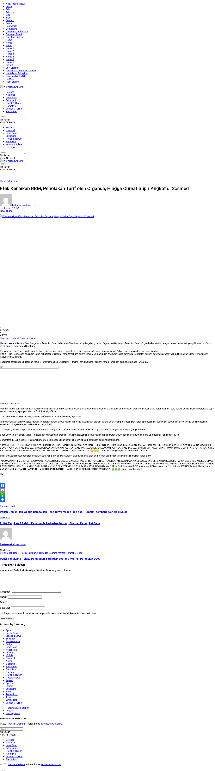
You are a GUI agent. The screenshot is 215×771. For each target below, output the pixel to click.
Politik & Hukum (14, 103)
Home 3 (10, 53)
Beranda (10, 92)
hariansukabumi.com (25, 205)
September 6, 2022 (10, 208)
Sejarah (9, 680)
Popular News (13, 677)
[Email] (107, 490)
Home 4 (10, 56)
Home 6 (10, 62)
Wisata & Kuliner (14, 108)
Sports (9, 683)
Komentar (5, 591)
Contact (10, 20)
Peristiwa (11, 106)
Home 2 (10, 51)
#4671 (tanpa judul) (16, 3)
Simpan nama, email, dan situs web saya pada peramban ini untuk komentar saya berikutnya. (50, 613)
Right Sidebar (13, 81)
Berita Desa (12, 633)
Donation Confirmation (17, 31)
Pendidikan (11, 111)
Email (3, 602)
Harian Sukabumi (16, 723)
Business (11, 638)
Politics (10, 672)
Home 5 (10, 59)
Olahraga (10, 663)
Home (9, 40)
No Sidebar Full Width (17, 73)
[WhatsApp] (107, 495)
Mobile (9, 655)
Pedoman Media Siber (17, 707)
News (9, 661)
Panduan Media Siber (17, 76)
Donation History (14, 37)
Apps (8, 630)
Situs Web (5, 607)
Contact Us (11, 26)
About (9, 6)
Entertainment (13, 641)
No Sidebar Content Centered (21, 70)
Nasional (10, 94)
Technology (12, 694)
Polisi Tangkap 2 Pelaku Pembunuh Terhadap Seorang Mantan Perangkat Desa (50, 558)
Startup (9, 686)
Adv (8, 9)
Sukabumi (11, 100)
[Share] (107, 499)
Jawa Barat (11, 97)
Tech (8, 691)
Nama (3, 597)
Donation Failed (14, 34)
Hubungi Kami (13, 713)
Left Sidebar (12, 67)
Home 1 (10, 48)
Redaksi (10, 79)
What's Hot (11, 700)
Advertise (11, 12)
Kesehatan (11, 649)
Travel (9, 697)
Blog (8, 14)
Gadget (9, 644)
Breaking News (13, 636)
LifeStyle (10, 652)
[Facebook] (107, 485)
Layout (9, 65)
